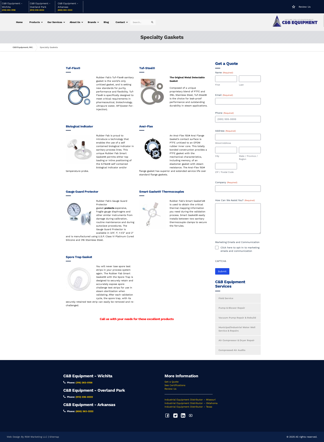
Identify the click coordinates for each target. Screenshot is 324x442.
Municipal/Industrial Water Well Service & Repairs (237, 329)
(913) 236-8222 (37, 10)
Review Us (304, 6)
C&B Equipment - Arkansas (89, 404)
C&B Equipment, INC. (23, 47)
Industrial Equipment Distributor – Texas (188, 406)
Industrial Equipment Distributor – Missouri (190, 399)
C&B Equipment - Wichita (87, 376)
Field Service (226, 298)
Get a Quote (172, 381)
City (217, 156)
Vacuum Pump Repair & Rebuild (237, 317)
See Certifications (175, 385)
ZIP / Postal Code (224, 172)
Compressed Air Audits (232, 350)
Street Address (223, 143)
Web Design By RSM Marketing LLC (27, 436)
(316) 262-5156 (9, 10)
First (217, 84)
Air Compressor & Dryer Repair (236, 340)
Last (241, 84)
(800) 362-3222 (65, 10)
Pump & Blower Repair (232, 307)
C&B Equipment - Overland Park (94, 390)
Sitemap (54, 436)
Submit (222, 271)
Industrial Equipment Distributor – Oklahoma (191, 403)
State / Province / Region (248, 158)
